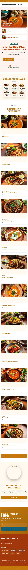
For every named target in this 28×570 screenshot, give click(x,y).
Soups (3, 388)
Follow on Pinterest (23, 1)
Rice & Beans (5, 444)
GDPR (19, 562)
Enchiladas (4, 247)
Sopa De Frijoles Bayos (8, 389)
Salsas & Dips (5, 219)
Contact (13, 560)
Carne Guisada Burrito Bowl (9, 192)
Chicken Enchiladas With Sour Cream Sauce (13, 249)
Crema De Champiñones (8, 305)
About (9, 560)
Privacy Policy (23, 560)
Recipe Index (4, 560)
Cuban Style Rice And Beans (9, 446)
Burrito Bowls (5, 191)
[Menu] (21, 4)
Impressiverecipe (8, 4)
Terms (2, 562)
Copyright (24, 562)
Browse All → (14, 455)
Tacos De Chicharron (7, 277)
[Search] (18, 4)
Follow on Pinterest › (7, 543)
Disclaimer (14, 562)
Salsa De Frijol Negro (7, 220)
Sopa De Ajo (5, 136)
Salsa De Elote (6, 333)
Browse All (8, 59)
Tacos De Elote (6, 417)
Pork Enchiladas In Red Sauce (10, 361)
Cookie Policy (8, 562)
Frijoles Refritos (6, 164)
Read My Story (14, 497)
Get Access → (14, 528)
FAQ (17, 560)
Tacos (3, 275)
